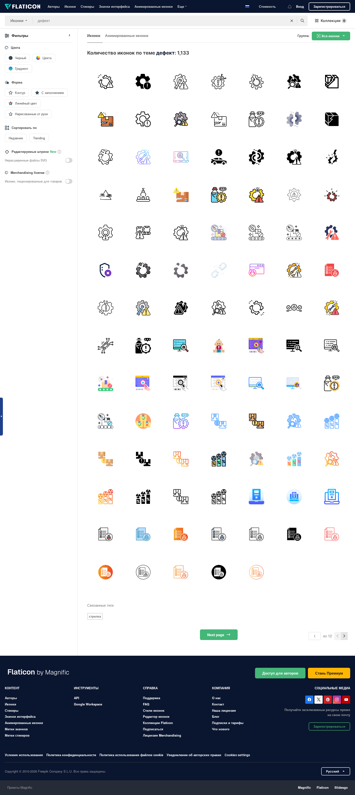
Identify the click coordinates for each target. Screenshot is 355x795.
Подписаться (153, 729)
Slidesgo (341, 787)
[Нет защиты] (105, 270)
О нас (216, 698)
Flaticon (323, 787)
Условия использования (24, 755)
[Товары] (143, 232)
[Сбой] (105, 195)
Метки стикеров (17, 735)
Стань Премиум (329, 673)
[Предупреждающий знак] (219, 157)
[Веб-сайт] (256, 270)
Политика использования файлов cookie (131, 755)
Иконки (70, 6)
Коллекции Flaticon (158, 722)
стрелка (95, 616)
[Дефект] (294, 81)
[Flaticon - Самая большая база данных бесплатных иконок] (22, 6)
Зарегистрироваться (329, 6)
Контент (12, 688)
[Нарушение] (181, 81)
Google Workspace (88, 704)
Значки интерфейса (114, 6)
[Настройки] (143, 81)
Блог (215, 716)
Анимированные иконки (154, 6)
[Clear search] (291, 20)
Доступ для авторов (280, 673)
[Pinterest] (328, 700)
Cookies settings (237, 755)
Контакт (218, 704)
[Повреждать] (332, 81)
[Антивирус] (181, 157)
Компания (221, 688)
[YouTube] (346, 700)
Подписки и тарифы (227, 722)
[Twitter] (318, 700)
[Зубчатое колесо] (294, 308)
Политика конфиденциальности (71, 755)
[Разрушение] (105, 81)
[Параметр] (294, 195)
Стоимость (267, 6)
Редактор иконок (156, 716)
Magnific (304, 787)
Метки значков (16, 729)
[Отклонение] (143, 195)
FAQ (146, 704)
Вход (300, 6)
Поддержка (151, 698)
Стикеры (87, 6)
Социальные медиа (332, 688)
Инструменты (86, 688)
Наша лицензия (224, 710)
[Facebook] (309, 700)
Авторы (54, 6)
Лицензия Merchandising (162, 735)
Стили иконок (153, 710)
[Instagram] (337, 700)
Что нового (220, 729)
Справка (150, 688)
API (76, 698)
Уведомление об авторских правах (194, 755)
